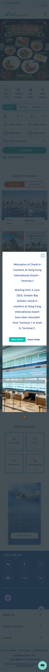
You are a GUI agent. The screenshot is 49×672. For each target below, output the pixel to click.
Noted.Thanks (34, 339)
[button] (24, 417)
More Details (17, 339)
